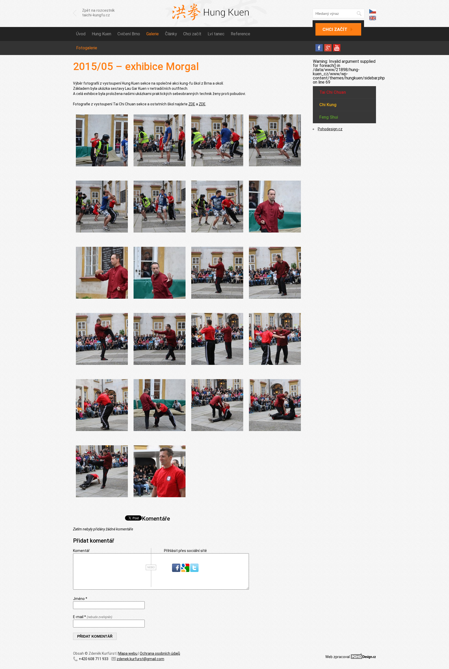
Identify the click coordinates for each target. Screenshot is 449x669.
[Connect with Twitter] (194, 571)
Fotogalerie (86, 47)
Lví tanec (216, 33)
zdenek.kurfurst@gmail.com (140, 659)
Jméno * (80, 599)
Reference (240, 33)
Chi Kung (327, 104)
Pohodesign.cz (330, 129)
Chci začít (334, 29)
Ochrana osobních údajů (160, 653)
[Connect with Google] (185, 571)
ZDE (191, 104)
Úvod (80, 33)
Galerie (152, 33)
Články (171, 33)
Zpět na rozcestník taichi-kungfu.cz (98, 12)
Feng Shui (328, 117)
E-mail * (92, 617)
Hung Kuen (101, 33)
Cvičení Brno (128, 33)
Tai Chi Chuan (332, 92)
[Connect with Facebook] (176, 571)
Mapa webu (127, 653)
